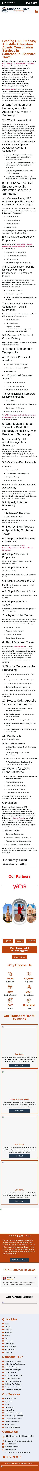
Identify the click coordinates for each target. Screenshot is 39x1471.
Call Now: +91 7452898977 (19, 950)
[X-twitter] (10, 1457)
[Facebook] (3, 1457)
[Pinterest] (17, 1457)
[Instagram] (7, 1457)
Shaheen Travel (9, 89)
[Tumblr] (20, 1457)
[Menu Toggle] (36, 11)
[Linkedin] (13, 1457)
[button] (1, 885)
